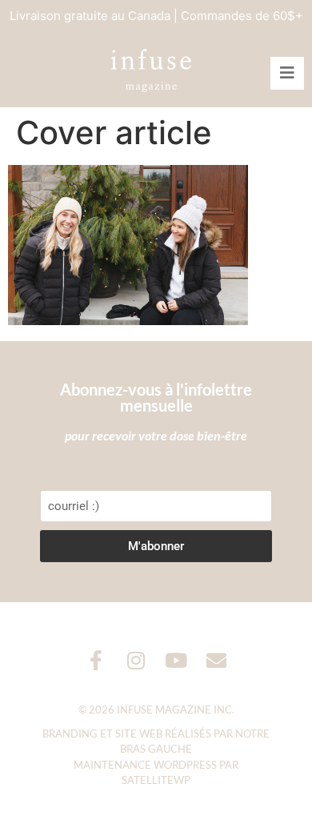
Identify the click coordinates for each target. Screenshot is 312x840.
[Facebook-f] (96, 660)
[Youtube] (176, 660)
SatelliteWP (156, 780)
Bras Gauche (156, 748)
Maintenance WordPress (145, 764)
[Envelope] (216, 660)
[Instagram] (136, 660)
